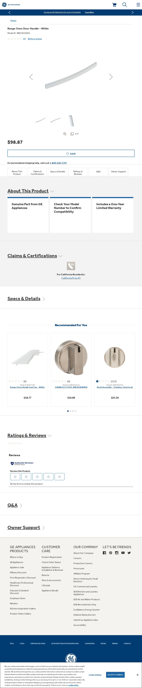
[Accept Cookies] (138, 675)
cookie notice (73, 685)
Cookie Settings (95, 675)
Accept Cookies (115, 675)
